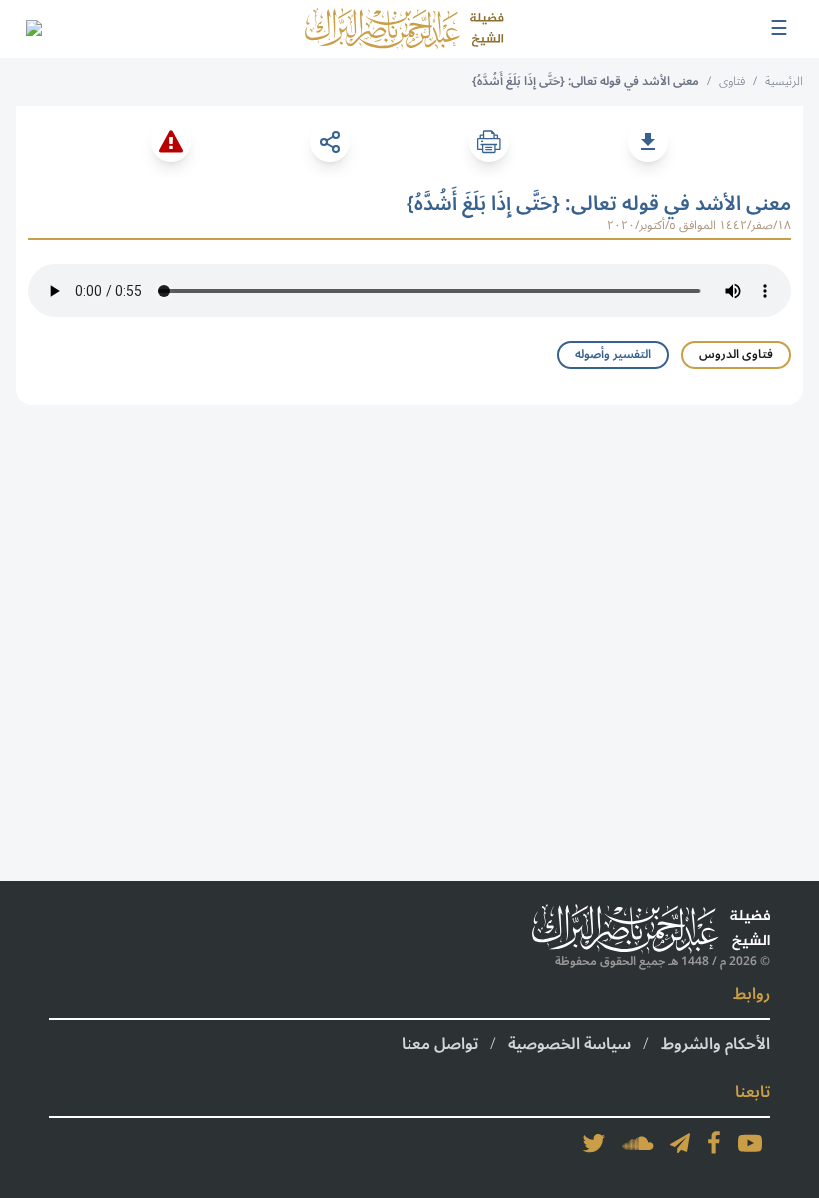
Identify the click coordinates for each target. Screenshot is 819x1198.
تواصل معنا (440, 1044)
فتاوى (732, 81)
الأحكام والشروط (715, 1044)
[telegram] (680, 1143)
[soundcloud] (638, 1143)
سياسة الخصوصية (569, 1044)
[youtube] (750, 1143)
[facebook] (714, 1143)
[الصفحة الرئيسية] (404, 29)
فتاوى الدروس (736, 354)
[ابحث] (33, 29)
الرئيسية (784, 81)
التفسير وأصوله (613, 354)
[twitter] (594, 1143)
